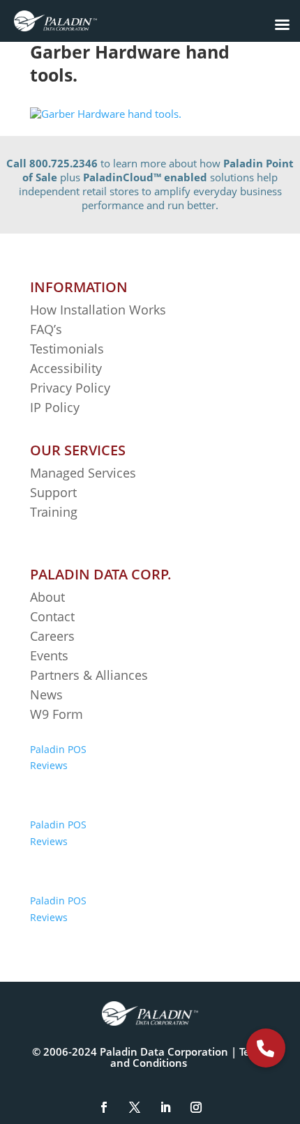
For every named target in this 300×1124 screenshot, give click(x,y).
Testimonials (67, 348)
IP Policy (55, 407)
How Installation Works (98, 309)
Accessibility (67, 368)
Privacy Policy (70, 387)
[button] (265, 1048)
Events (49, 655)
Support (53, 492)
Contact (52, 616)
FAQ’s (46, 329)
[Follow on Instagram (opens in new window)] (196, 1107)
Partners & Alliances (89, 675)
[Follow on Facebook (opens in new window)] (104, 1107)
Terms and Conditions (189, 1057)
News (46, 694)
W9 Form (56, 714)
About (47, 596)
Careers (52, 636)
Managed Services (83, 472)
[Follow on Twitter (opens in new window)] (134, 1107)
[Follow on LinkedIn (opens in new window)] (165, 1107)
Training (53, 511)
